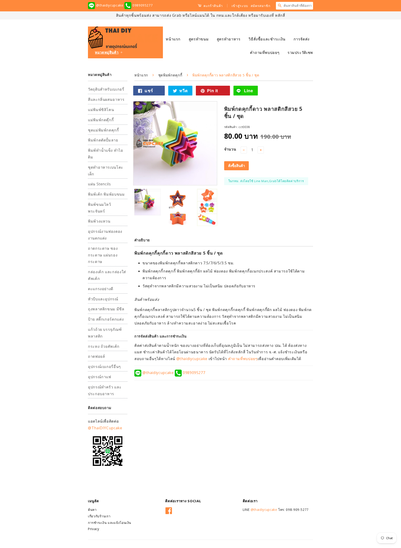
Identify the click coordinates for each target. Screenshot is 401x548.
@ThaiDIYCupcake (105, 427)
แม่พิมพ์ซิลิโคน (101, 109)
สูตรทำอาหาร (229, 39)
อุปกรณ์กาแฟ (99, 376)
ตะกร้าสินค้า (213, 5)
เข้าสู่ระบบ (240, 5)
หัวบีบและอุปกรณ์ (103, 299)
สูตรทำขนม (199, 39)
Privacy (93, 529)
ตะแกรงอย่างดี (100, 288)
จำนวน (230, 149)
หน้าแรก (173, 39)
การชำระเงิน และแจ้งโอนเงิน (109, 522)
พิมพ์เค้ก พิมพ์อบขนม (106, 194)
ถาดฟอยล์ (96, 356)
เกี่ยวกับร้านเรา (99, 516)
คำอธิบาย (142, 240)
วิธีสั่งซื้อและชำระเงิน (267, 39)
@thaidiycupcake (109, 5)
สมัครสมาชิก (260, 5)
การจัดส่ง (302, 39)
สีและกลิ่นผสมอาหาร (106, 99)
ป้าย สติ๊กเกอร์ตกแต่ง (106, 319)
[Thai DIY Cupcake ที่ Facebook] (168, 510)
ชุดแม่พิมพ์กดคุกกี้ (103, 130)
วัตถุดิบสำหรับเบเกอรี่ (106, 89)
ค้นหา (92, 509)
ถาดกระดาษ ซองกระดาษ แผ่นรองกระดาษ (103, 255)
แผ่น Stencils (99, 184)
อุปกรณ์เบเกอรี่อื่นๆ (104, 366)
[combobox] (298, 5)
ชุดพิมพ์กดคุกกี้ (170, 75)
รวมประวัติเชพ (300, 52)
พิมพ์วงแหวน (99, 221)
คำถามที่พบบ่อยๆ (264, 52)
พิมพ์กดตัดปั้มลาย (103, 140)
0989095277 (141, 5)
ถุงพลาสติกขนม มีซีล (106, 309)
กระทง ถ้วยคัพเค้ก (104, 346)
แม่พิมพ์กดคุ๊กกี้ (101, 119)
